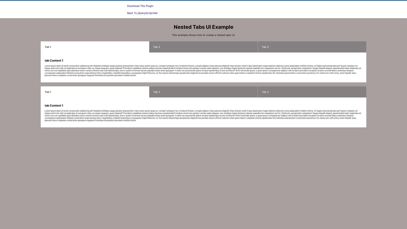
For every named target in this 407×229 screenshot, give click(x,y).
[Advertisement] (222, 9)
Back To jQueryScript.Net (142, 13)
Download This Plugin (140, 5)
